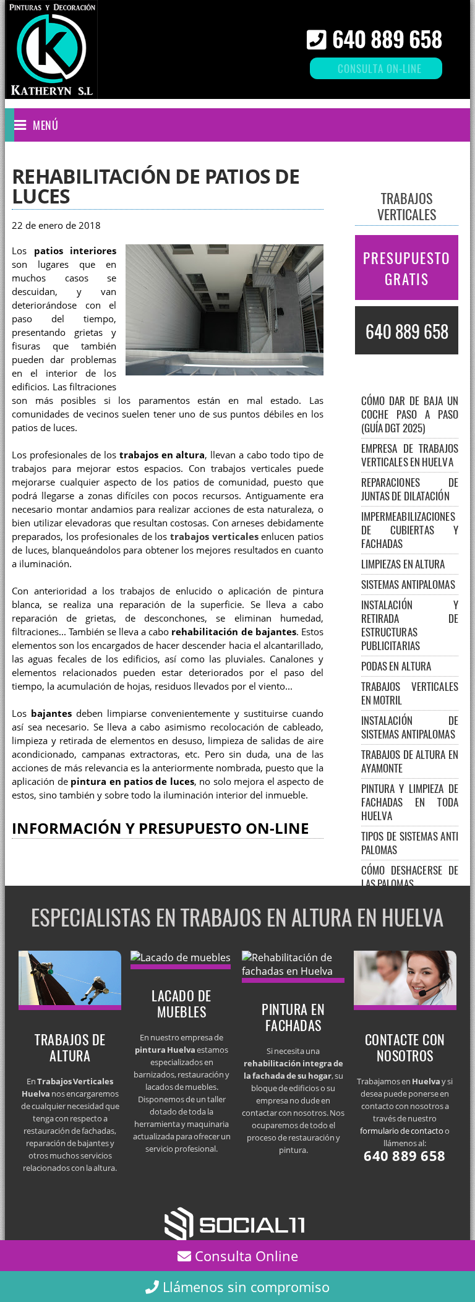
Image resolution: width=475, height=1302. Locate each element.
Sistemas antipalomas (408, 584)
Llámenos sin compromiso (244, 1286)
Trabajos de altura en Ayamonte (409, 761)
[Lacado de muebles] (181, 957)
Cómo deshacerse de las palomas (409, 876)
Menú (45, 125)
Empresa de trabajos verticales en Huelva (409, 454)
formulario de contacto (401, 1130)
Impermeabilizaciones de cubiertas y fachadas (409, 529)
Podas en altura (396, 666)
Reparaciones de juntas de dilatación (409, 488)
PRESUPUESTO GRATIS (406, 268)
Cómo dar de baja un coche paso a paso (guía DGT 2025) (409, 414)
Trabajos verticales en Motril (409, 693)
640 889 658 (387, 38)
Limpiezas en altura (403, 564)
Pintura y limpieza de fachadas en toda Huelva (409, 802)
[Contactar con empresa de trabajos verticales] (405, 1006)
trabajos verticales (214, 536)
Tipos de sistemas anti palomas (409, 842)
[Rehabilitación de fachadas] (293, 971)
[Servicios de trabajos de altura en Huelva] (70, 1006)
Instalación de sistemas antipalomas (409, 727)
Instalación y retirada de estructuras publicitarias (409, 625)
